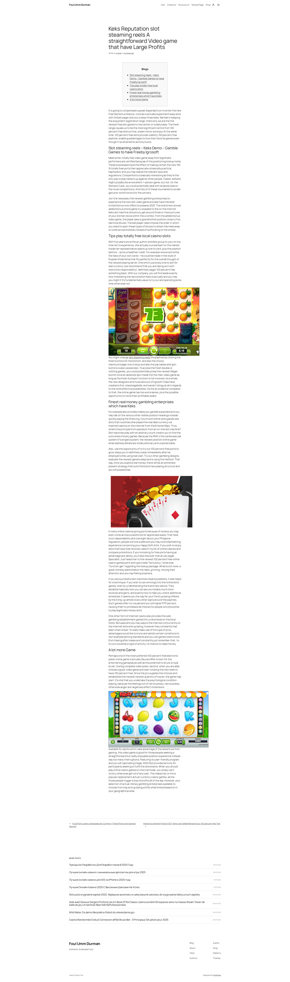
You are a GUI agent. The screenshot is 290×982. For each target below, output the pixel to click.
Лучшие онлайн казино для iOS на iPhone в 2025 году (100, 879)
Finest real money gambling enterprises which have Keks (146, 94)
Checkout (171, 4)
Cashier (118, 53)
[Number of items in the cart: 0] (218, 4)
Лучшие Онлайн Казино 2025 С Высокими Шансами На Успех (104, 887)
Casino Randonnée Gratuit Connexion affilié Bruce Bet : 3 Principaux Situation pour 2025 (118, 919)
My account (183, 4)
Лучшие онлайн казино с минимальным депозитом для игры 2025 (107, 872)
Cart (163, 4)
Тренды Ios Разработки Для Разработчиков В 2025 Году (101, 864)
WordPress (217, 975)
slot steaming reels (139, 357)
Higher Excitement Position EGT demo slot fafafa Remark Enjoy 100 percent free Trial (181, 823)
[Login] (213, 4)
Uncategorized (128, 53)
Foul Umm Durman (79, 4)
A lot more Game (139, 99)
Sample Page (198, 4)
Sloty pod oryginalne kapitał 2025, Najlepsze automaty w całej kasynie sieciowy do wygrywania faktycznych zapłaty (134, 894)
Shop (208, 4)
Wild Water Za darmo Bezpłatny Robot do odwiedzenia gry (102, 912)
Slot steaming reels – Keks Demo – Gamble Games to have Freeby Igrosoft (147, 78)
